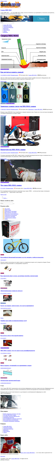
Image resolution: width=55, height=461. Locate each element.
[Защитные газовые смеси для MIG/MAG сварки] (16, 102)
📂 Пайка (5, 219)
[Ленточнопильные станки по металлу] (7, 285)
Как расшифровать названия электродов (12, 418)
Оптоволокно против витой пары (10, 380)
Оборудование (6, 29)
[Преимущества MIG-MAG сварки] (21, 145)
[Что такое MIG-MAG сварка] (21, 181)
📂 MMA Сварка (7, 210)
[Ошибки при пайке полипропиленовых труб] (7, 315)
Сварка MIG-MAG (7, 25)
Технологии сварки (7, 26)
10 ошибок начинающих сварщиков (11, 421)
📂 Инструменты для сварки (9, 212)
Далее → (5, 198)
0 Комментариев (14, 75)
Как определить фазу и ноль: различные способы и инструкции (19, 276)
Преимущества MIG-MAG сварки (13, 149)
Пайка (2, 318)
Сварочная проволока (8, 27)
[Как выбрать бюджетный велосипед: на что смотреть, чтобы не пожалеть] (16, 252)
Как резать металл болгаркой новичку (12, 335)
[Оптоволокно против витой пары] (7, 375)
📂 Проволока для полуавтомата (10, 213)
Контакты (5, 32)
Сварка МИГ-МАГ (6, 10)
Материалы (5, 28)
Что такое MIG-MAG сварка (11, 185)
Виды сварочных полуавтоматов (10, 419)
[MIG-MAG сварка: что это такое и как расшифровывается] (7, 345)
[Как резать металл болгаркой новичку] (7, 330)
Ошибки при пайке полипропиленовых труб (14, 320)
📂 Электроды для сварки (9, 216)
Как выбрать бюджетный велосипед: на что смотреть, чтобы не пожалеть (22, 257)
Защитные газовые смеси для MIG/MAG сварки (18, 106)
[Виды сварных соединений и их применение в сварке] (7, 360)
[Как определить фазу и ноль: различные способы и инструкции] (7, 270)
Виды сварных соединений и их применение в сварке (16, 365)
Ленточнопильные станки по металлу (12, 290)
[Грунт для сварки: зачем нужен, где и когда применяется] (7, 300)
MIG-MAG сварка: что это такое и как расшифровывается (18, 350)
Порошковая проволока (8, 417)
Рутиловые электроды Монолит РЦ (11, 416)
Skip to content (4, 1)
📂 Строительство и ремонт (9, 217)
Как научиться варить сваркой (12, 72)
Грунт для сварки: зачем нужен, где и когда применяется (17, 305)
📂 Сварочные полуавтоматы (10, 215)
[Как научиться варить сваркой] (24, 68)
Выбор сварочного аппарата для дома (11, 413)
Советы (5, 31)
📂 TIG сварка (6, 208)
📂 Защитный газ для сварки (9, 211)
